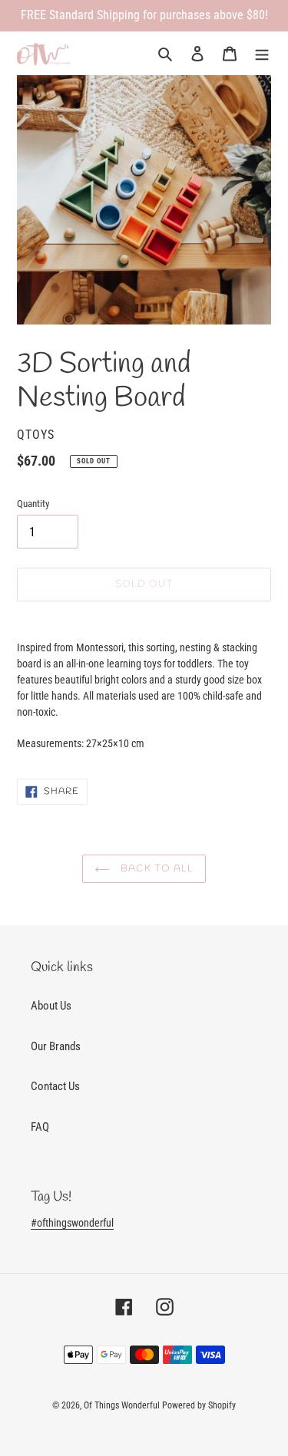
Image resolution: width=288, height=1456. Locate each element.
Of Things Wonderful (122, 1405)
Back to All (155, 868)
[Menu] (262, 53)
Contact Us (55, 1086)
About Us (51, 1006)
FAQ (40, 1127)
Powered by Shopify (199, 1405)
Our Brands (56, 1046)
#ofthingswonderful (72, 1223)
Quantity (33, 503)
